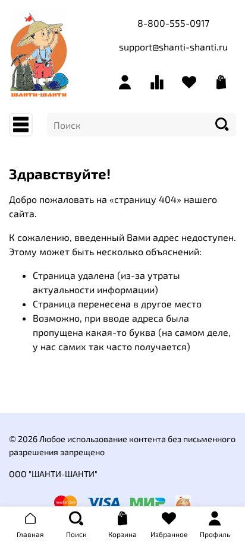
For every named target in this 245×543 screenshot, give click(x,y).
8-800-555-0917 (173, 22)
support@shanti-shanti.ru (173, 46)
